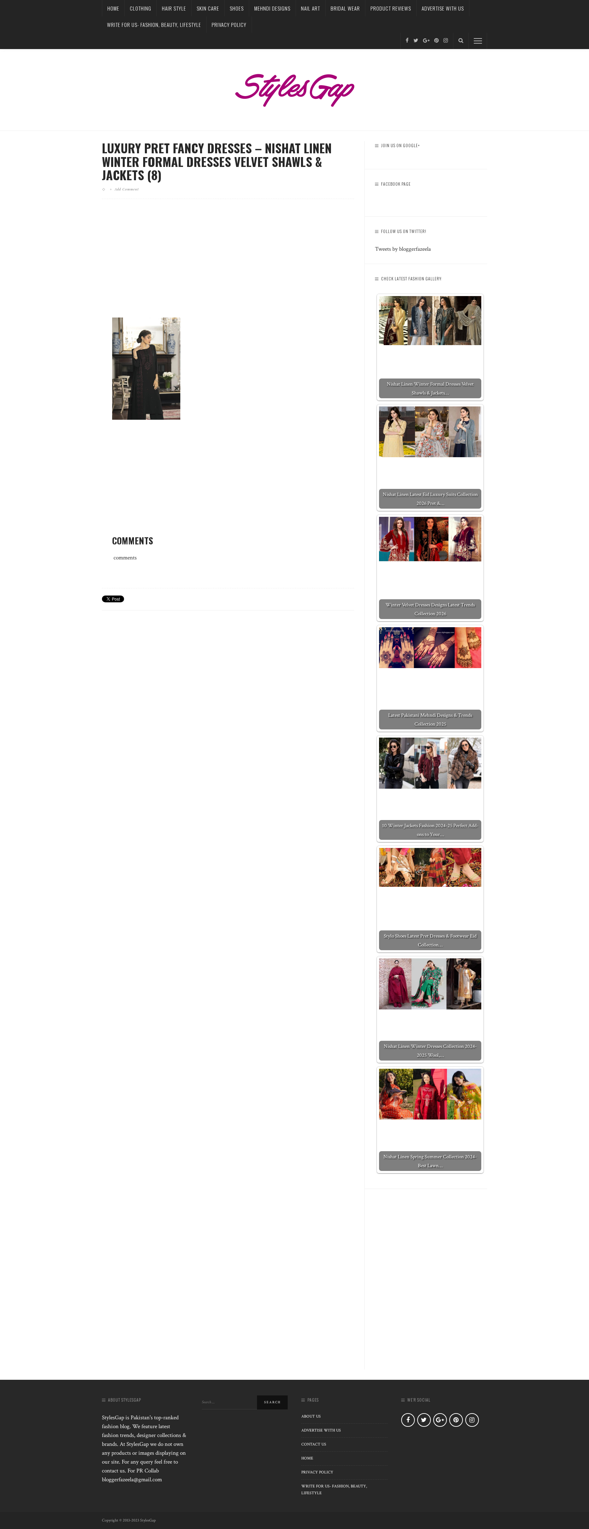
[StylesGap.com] (294, 88)
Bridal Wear (345, 8)
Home (113, 8)
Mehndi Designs (272, 8)
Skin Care (208, 8)
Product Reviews (391, 8)
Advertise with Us (443, 8)
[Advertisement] (228, 263)
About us (311, 1416)
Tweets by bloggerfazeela (403, 249)
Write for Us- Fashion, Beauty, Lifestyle (154, 24)
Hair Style (174, 8)
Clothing (140, 8)
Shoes (237, 8)
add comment (127, 189)
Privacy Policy (229, 24)
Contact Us (313, 1444)
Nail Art (310, 8)
